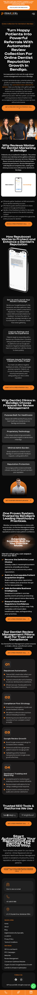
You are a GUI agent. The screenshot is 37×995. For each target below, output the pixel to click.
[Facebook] (16, 979)
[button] (33, 13)
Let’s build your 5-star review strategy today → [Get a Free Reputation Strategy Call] (18, 870)
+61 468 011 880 (11, 902)
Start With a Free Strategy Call (17, 387)
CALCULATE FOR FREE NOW (19, 7)
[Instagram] (21, 979)
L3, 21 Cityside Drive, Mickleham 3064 (18, 914)
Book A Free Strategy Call (17, 224)
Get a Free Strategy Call (17, 619)
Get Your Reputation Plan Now (17, 500)
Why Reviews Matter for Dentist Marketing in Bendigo (18, 148)
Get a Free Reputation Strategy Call (18, 107)
